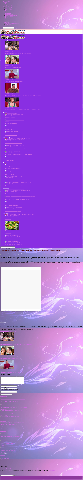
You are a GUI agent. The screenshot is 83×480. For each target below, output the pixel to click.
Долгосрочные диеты (9, 25)
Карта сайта (52, 470)
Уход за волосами (8, 7)
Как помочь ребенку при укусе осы (13, 168)
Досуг (6, 18)
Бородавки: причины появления (7, 450)
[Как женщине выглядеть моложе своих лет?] (14, 145)
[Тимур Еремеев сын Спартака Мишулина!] (12, 78)
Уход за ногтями (8, 9)
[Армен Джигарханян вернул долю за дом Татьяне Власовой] (12, 50)
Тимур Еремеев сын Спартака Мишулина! (14, 81)
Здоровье (5, 2)
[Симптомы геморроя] (12, 125)
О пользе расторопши (10, 117)
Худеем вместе (6, 22)
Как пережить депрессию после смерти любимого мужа (17, 199)
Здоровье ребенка (9, 14)
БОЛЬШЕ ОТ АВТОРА (12, 331)
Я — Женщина (9, 470)
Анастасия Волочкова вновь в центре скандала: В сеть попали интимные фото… (22, 109)
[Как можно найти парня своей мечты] (17, 190)
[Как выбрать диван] (4, 458)
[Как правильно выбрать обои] (14, 201)
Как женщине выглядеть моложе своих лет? (15, 148)
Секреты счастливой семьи (10, 21)
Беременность (8, 13)
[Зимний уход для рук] (10, 156)
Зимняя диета (8, 219)
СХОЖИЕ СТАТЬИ (4, 331)
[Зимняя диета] (12, 215)
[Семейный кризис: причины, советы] (13, 207)
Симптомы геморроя (9, 129)
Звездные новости (6, 1)
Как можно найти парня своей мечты (13, 193)
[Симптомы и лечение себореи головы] (14, 139)
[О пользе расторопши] (14, 114)
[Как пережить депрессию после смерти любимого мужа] (20, 196)
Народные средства (9, 5)
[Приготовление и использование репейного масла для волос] (12, 151)
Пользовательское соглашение (22, 473)
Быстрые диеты (8, 24)
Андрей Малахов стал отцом (6, 468)
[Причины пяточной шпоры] (14, 120)
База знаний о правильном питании (12, 23)
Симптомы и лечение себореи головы (13, 143)
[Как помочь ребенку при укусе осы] (13, 164)
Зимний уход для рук (9, 160)
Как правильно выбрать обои (11, 205)
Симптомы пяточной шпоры (11, 135)
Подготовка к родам (9, 16)
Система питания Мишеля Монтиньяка (13, 244)
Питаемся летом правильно (11, 239)
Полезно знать (6, 17)
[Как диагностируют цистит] (5, 440)
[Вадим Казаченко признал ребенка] (12, 64)
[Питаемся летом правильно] (11, 235)
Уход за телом (8, 10)
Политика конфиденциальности (7, 473)
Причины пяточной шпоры (11, 123)
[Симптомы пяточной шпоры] (11, 131)
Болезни (7, 3)
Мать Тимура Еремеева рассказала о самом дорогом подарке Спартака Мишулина (23, 95)
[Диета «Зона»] (12, 229)
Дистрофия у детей (9, 174)
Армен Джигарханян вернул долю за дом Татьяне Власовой (18, 53)
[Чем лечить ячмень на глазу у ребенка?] (14, 176)
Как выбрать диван (4, 461)
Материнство (5, 11)
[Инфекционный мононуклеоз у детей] (18, 182)
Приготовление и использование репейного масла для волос (18, 154)
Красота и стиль (6, 6)
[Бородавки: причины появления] (5, 447)
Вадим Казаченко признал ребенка (13, 67)
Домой (1, 248)
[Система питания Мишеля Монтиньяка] (12, 241)
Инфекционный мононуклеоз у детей (13, 185)
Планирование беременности (11, 15)
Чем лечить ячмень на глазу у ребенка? (13, 180)
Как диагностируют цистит (6, 443)
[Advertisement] (23, 318)
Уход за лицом (8, 8)
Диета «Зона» (8, 233)
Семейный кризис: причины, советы (13, 211)
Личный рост (7, 20)
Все (6, 113)
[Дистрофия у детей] (9, 170)
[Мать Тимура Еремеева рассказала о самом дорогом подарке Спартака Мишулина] (12, 92)
